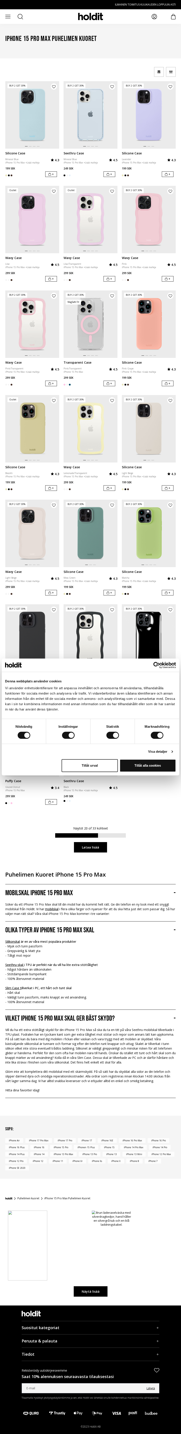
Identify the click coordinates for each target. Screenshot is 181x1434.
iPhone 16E (107, 1140)
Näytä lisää (91, 1291)
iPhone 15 (109, 1147)
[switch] (68, 735)
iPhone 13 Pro (89, 1154)
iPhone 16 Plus (17, 1147)
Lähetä (151, 1388)
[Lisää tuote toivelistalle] (54, 86)
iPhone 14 (39, 1154)
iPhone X (116, 1161)
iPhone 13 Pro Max (63, 1154)
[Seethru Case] (90, 115)
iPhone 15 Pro (61, 1147)
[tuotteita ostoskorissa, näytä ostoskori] (173, 16)
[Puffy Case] (149, 638)
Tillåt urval (90, 765)
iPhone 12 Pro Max (161, 1154)
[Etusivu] (8, 1198)
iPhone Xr (77, 1161)
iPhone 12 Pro (16, 1161)
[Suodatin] (171, 72)
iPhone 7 (153, 1161)
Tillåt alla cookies (147, 765)
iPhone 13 (111, 1154)
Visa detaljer (157, 751)
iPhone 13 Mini (134, 1154)
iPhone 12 (38, 1161)
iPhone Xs (97, 1161)
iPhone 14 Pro (160, 1147)
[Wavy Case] (32, 219)
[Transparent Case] (90, 324)
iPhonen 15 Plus (86, 1147)
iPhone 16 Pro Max (132, 1140)
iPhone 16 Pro (158, 1140)
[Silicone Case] (32, 115)
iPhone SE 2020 (17, 1167)
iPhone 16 (39, 1147)
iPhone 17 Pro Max (38, 1140)
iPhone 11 (58, 1161)
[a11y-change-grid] (159, 72)
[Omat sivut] (154, 16)
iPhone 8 (134, 1161)
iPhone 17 (86, 1140)
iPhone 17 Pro (65, 1140)
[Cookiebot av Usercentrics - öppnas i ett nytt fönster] (156, 665)
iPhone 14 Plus (17, 1154)
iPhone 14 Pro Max (133, 1147)
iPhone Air (14, 1140)
